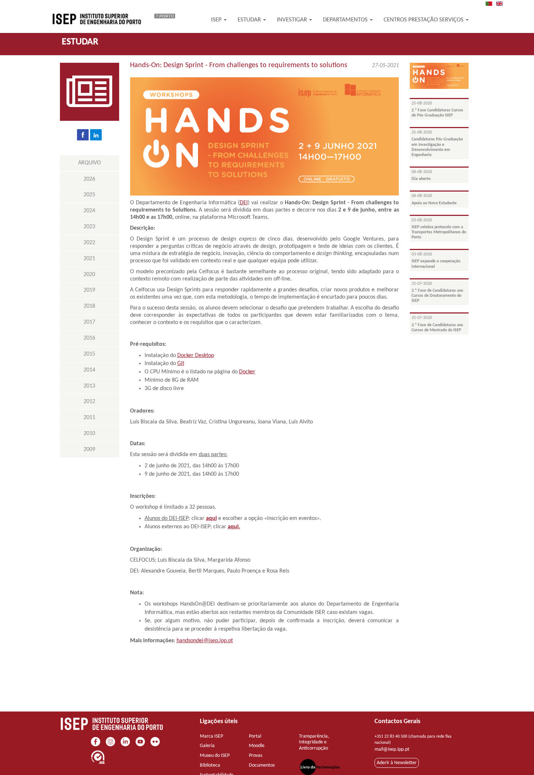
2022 (89, 243)
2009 (89, 449)
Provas (255, 755)
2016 (89, 338)
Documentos (262, 765)
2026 (89, 179)
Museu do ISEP (215, 755)
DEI (244, 203)
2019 (89, 290)
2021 (89, 259)
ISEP (217, 20)
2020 (89, 275)
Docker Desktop (195, 355)
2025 (89, 195)
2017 (89, 322)
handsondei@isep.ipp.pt (205, 641)
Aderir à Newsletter (397, 763)
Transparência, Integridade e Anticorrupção (314, 742)
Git (180, 363)
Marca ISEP (211, 736)
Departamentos (346, 20)
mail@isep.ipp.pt (392, 749)
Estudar (250, 20)
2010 (89, 433)
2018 (89, 306)
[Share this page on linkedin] (96, 134)
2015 (89, 354)
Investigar (292, 20)
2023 (89, 227)
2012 (89, 402)
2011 (89, 418)
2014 (89, 370)
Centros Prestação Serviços (424, 20)
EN (501, 3)
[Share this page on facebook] (83, 134)
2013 (89, 386)
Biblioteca (210, 765)
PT (491, 3)
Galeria (207, 746)
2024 (89, 211)
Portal (255, 736)
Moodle (256, 746)
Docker (247, 372)
